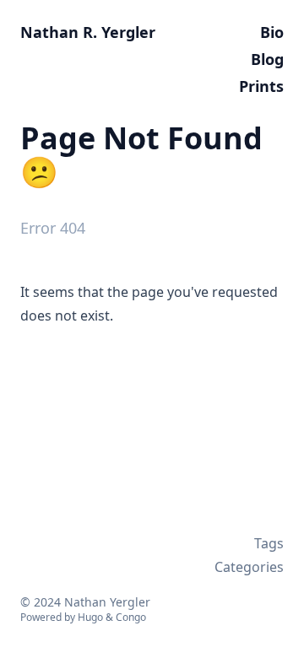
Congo (131, 617)
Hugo (90, 617)
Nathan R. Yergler (87, 32)
